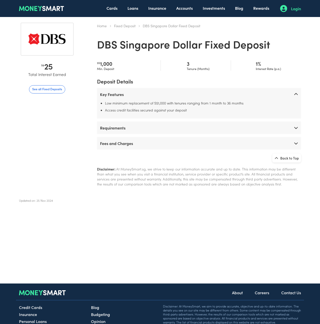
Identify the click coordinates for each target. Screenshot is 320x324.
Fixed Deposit (125, 25)
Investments (214, 8)
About (237, 292)
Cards (112, 8)
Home (102, 25)
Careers (262, 292)
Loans (133, 8)
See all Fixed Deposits (47, 89)
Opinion (98, 321)
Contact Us (291, 292)
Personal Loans (33, 321)
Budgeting (100, 314)
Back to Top (289, 158)
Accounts (184, 8)
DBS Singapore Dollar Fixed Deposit (171, 25)
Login (296, 8)
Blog (239, 8)
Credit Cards (30, 307)
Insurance (157, 8)
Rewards (261, 8)
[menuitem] (112, 8)
